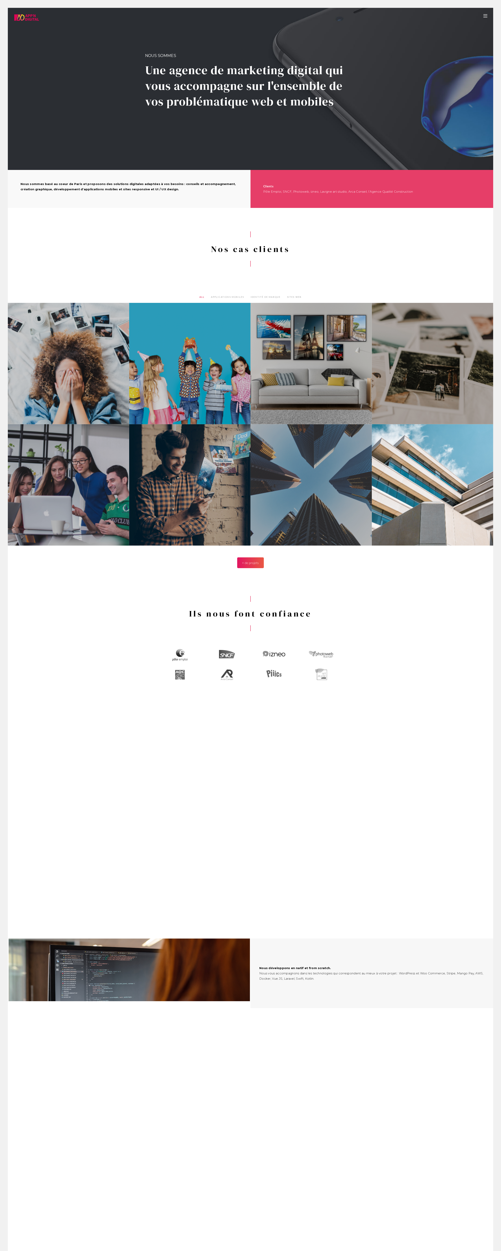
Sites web (294, 297)
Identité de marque (266, 297)
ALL (202, 297)
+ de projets (250, 563)
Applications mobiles (227, 297)
